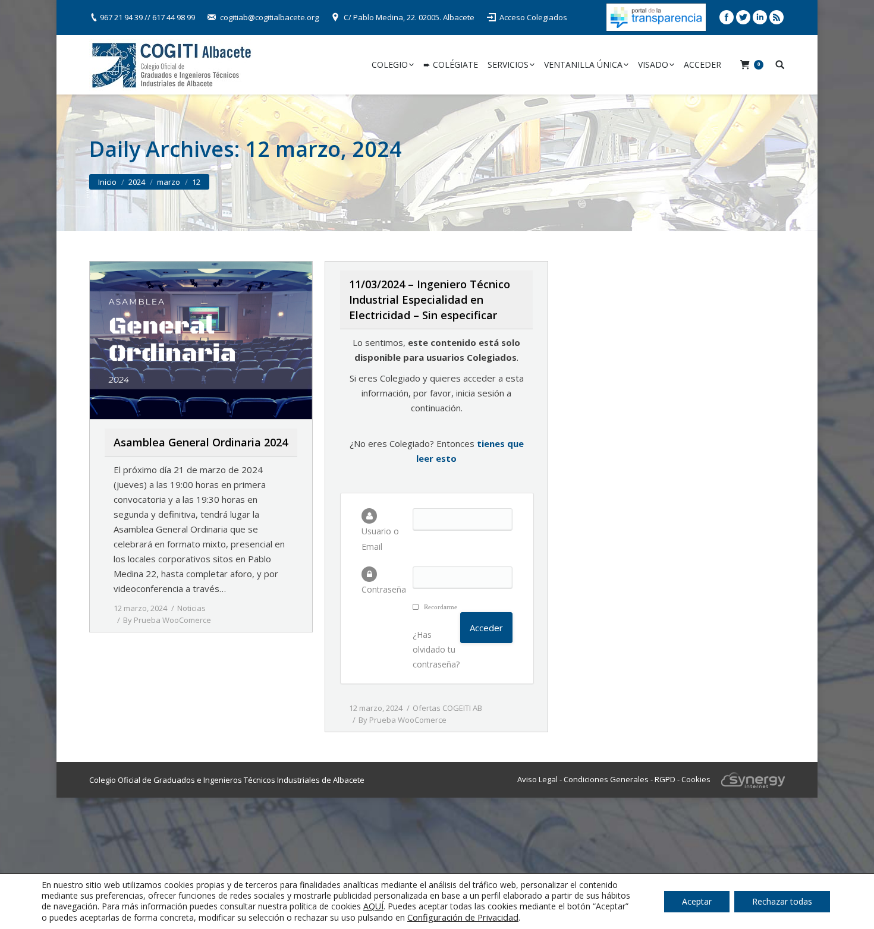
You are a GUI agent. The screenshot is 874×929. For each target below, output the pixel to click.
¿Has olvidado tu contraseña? (436, 649)
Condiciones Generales (606, 778)
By (167, 620)
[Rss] (776, 17)
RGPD (665, 778)
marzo (168, 182)
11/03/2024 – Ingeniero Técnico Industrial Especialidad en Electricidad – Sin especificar (429, 299)
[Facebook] (726, 17)
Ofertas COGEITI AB (447, 708)
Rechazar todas (782, 901)
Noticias (191, 608)
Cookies (695, 778)
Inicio (107, 182)
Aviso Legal (537, 778)
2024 (136, 182)
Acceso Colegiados (533, 17)
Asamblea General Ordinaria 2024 (201, 442)
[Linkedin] (760, 17)
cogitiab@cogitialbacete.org (269, 17)
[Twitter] (743, 17)
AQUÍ (373, 906)
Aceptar (697, 901)
